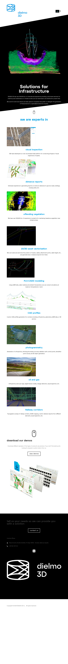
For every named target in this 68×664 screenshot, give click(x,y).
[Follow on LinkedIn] (60, 11)
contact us (34, 530)
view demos (34, 454)
